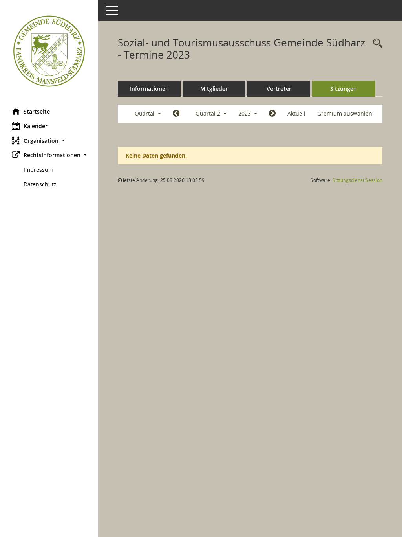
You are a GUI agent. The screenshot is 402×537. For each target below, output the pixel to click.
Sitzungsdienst (357, 180)
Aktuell (296, 113)
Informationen (149, 88)
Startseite (37, 111)
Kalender (36, 126)
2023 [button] (245, 113)
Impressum (38, 169)
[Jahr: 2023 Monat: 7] (272, 114)
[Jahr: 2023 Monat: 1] (176, 114)
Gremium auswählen (344, 113)
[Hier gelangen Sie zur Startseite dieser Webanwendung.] (49, 51)
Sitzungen (343, 88)
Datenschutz (40, 184)
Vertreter (279, 88)
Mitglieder (214, 88)
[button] (49, 140)
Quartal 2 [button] (209, 113)
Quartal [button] (145, 113)
